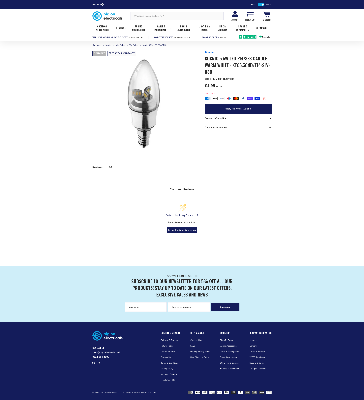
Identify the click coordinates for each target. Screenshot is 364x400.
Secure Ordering (257, 363)
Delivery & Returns (169, 340)
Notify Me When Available (238, 108)
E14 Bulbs (133, 45)
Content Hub (196, 340)
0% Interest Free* (172, 37)
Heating (120, 28)
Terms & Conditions (169, 363)
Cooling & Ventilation (102, 28)
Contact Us (166, 357)
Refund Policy (167, 346)
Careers (253, 346)
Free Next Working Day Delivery (117, 37)
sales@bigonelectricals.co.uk (106, 352)
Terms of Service (257, 351)
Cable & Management (161, 28)
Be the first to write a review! (182, 230)
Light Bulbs (120, 45)
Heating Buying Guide (200, 351)
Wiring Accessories (138, 28)
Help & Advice (197, 333)
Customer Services (170, 333)
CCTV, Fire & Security (229, 363)
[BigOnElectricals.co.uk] (107, 16)
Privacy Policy (167, 368)
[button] (145, 103)
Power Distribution (184, 28)
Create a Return (168, 351)
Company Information (261, 333)
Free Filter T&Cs (168, 380)
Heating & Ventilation (229, 368)
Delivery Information (216, 127)
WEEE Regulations (258, 357)
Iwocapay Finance (169, 374)
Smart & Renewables (242, 28)
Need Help (96, 4)
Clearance (262, 28)
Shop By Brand (226, 340)
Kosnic (108, 45)
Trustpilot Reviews (258, 368)
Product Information (216, 118)
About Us (254, 340)
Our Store (225, 333)
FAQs (192, 346)
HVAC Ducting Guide (199, 357)
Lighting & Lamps (204, 28)
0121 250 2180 (100, 356)
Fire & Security (222, 28)
